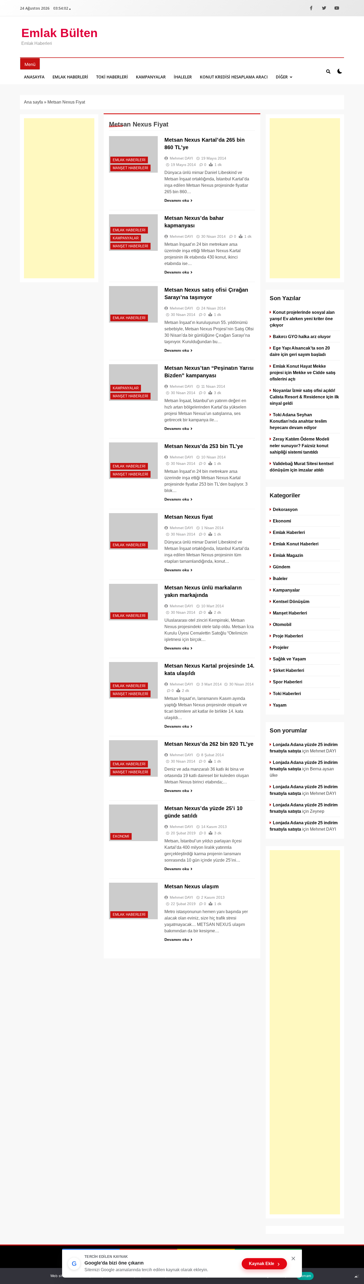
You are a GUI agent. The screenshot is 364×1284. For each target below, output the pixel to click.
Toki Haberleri (112, 77)
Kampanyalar (151, 77)
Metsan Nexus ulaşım (191, 886)
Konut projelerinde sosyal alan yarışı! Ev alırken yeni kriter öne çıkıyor (302, 318)
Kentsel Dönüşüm (291, 601)
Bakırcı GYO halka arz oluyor (302, 336)
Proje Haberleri (288, 635)
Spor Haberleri (287, 681)
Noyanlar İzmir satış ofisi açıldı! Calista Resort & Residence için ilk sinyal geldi (304, 397)
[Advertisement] (59, 198)
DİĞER (282, 77)
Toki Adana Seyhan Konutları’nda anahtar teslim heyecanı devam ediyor (298, 421)
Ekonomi (121, 836)
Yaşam (279, 704)
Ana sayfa (33, 102)
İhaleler (183, 77)
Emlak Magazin (288, 555)
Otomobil (282, 624)
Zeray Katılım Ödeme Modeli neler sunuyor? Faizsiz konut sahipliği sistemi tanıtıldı (299, 445)
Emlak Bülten (59, 33)
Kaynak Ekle (264, 1264)
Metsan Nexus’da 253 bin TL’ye (203, 446)
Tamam (305, 1276)
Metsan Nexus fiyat (188, 517)
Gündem (281, 566)
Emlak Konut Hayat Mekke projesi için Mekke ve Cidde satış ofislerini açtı (302, 372)
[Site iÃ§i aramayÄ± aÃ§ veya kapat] (328, 71)
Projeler (281, 647)
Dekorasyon (285, 509)
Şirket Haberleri (288, 670)
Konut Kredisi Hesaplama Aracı (234, 77)
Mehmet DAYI (181, 158)
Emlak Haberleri (70, 77)
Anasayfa (34, 77)
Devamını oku (176, 200)
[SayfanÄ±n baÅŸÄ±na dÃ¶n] (356, 1277)
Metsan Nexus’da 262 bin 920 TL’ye (208, 744)
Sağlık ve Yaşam (289, 658)
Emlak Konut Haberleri (295, 543)
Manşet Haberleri (130, 168)
